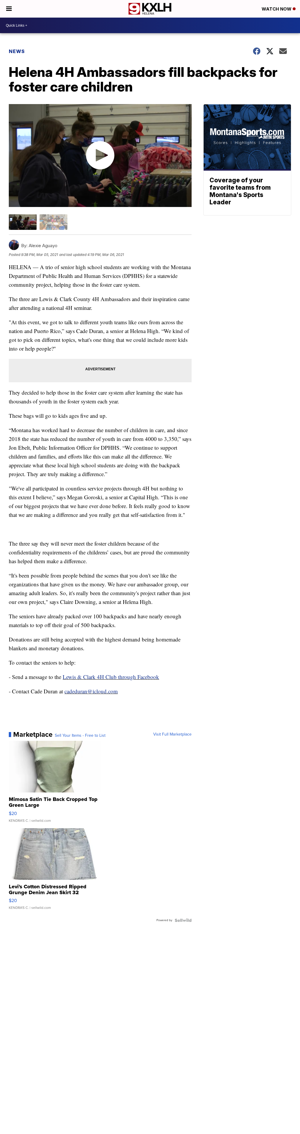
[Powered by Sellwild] (183, 920)
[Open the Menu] (8, 9)
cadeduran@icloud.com (91, 691)
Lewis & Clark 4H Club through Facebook (111, 676)
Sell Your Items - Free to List (80, 736)
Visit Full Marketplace (172, 734)
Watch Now (277, 9)
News (17, 51)
